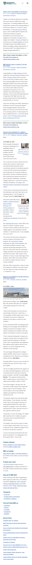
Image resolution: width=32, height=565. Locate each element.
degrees (15, 218)
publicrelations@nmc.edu (11, 59)
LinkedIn (6, 514)
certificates (6, 218)
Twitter (6, 507)
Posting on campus (9, 542)
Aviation (13, 13)
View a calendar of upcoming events (14, 445)
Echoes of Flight (21, 40)
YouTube (6, 509)
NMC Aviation (18, 73)
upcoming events (13, 483)
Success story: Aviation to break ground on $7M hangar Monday (16, 277)
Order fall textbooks (9, 549)
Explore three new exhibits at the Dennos (15, 12)
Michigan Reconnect (12, 223)
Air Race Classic (12, 77)
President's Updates (10, 498)
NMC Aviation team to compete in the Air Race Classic (15, 65)
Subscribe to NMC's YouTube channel (14, 453)
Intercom (13, 15)
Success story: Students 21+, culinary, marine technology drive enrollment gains (15, 132)
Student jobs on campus (10, 520)
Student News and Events (12, 496)
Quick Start (16, 265)
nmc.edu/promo (8, 466)
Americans (7, 23)
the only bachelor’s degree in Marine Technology (23, 151)
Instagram (7, 511)
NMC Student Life (14, 447)
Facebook (7, 505)
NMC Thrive (23, 425)
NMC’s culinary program (11, 201)
